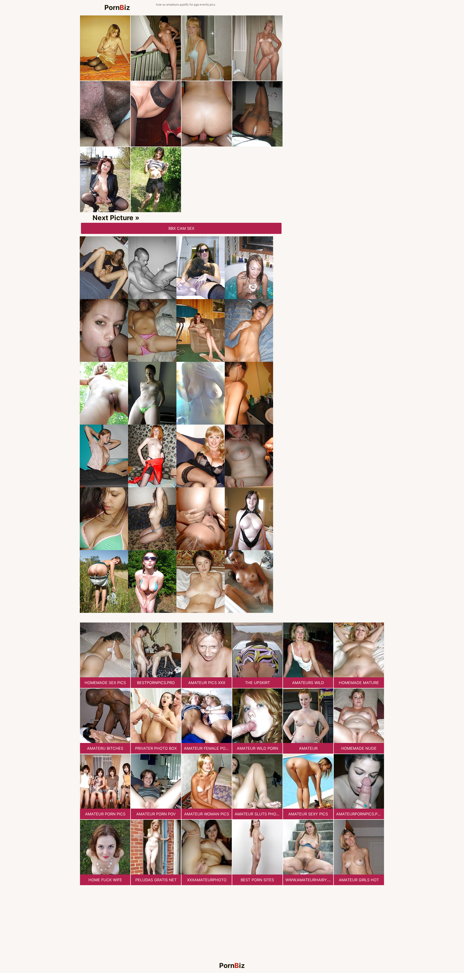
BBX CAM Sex (181, 228)
